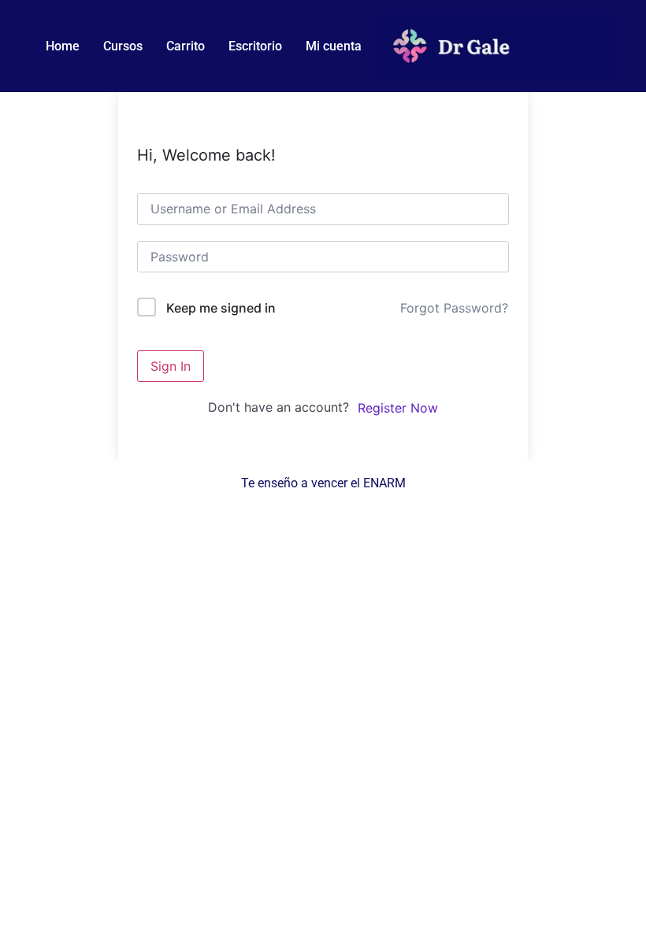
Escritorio (255, 46)
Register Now (398, 408)
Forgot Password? (454, 308)
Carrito (185, 46)
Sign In (170, 366)
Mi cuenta (334, 46)
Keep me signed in (221, 308)
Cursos (123, 46)
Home (63, 46)
